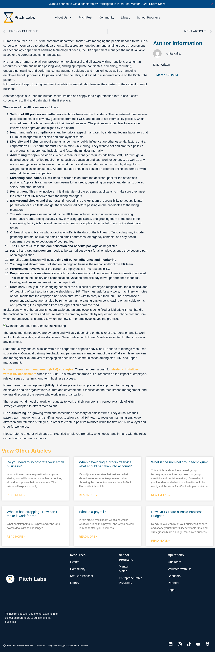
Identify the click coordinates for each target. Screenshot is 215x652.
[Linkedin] (170, 644)
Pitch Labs (24, 17)
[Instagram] (180, 644)
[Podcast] (207, 644)
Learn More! (157, 4)
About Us (61, 17)
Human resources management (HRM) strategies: (38, 369)
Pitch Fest (85, 17)
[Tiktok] (189, 644)
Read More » (16, 495)
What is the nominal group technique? (179, 462)
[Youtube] (198, 644)
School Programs (148, 17)
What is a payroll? (92, 512)
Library (125, 17)
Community (106, 17)
